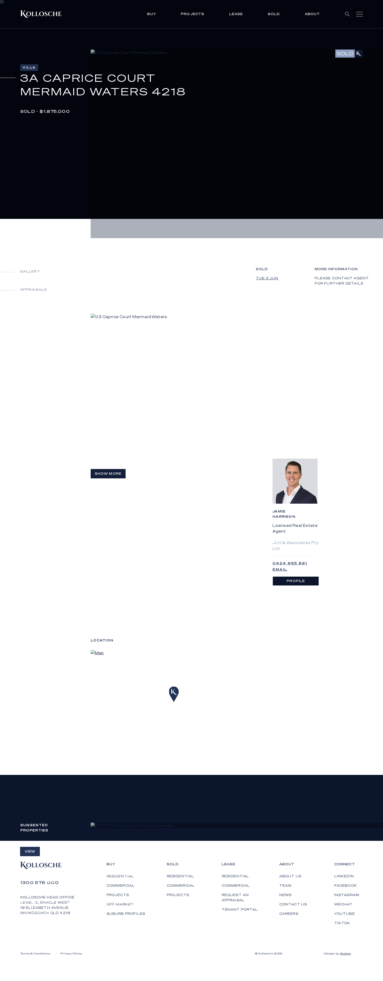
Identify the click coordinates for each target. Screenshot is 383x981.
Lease (236, 14)
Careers (288, 914)
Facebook (345, 885)
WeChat (343, 904)
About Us (290, 876)
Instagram (347, 895)
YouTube (344, 914)
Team (285, 885)
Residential (180, 876)
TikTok (342, 923)
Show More (108, 474)
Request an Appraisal (235, 897)
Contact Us (293, 904)
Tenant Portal (240, 909)
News (285, 895)
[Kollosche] (40, 14)
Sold (274, 14)
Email (280, 569)
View (30, 851)
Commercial (181, 885)
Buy (151, 14)
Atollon (345, 953)
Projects (193, 14)
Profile (296, 581)
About (312, 14)
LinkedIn (344, 876)
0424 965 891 (290, 563)
